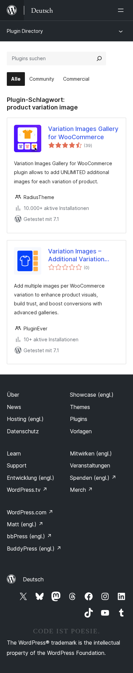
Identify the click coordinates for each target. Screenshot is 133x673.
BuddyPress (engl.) (34, 548)
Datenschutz (23, 431)
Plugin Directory (25, 31)
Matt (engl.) (25, 524)
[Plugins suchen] (99, 58)
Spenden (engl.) (93, 477)
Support (17, 465)
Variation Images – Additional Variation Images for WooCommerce (76, 255)
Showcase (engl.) (92, 394)
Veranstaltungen (90, 465)
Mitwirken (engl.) (91, 453)
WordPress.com (30, 512)
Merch (81, 489)
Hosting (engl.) (25, 418)
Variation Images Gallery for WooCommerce (83, 132)
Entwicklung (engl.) (30, 477)
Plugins (78, 418)
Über (13, 394)
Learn (14, 453)
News (14, 407)
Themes (80, 407)
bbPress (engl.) (29, 536)
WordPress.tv (27, 489)
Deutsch (33, 579)
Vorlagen (81, 431)
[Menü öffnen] (122, 10)
